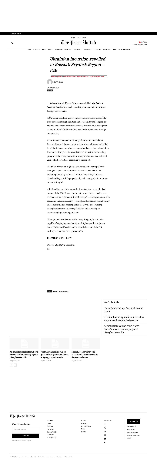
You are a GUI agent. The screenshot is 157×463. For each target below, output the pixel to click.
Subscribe (26, 436)
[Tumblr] (100, 95)
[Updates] (50, 82)
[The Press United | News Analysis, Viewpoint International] (78, 42)
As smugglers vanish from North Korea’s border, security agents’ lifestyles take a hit (24, 355)
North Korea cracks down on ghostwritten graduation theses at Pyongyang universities (54, 355)
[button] (12, 43)
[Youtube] (105, 439)
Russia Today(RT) (64, 291)
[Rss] (105, 442)
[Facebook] (63, 95)
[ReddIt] (73, 95)
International (131, 427)
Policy (129, 438)
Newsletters (130, 430)
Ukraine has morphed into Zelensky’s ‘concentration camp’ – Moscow (124, 319)
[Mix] (110, 95)
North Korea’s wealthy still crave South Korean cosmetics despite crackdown (85, 355)
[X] (68, 95)
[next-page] (15, 365)
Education (84, 423)
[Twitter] (105, 428)
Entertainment (86, 426)
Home (53, 76)
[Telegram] (105, 95)
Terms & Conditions (133, 435)
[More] (153, 95)
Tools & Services (132, 432)
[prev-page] (11, 365)
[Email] (95, 95)
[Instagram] (105, 435)
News (55, 291)
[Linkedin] (84, 95)
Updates (59, 76)
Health (83, 432)
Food (82, 429)
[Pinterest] (89, 95)
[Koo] (148, 95)
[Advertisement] (78, 16)
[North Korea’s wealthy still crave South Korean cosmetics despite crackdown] (86, 343)
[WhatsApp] (79, 95)
